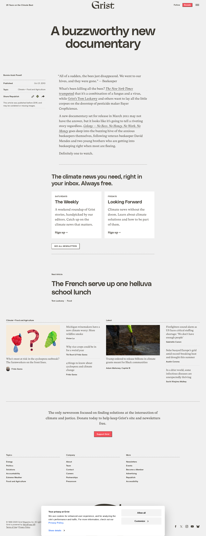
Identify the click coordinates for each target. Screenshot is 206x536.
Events (129, 465)
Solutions (10, 469)
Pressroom (71, 481)
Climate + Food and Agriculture (31, 89)
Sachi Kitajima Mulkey (176, 381)
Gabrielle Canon (173, 342)
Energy (9, 461)
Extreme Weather (14, 477)
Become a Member (134, 469)
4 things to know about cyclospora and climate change (79, 366)
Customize (140, 521)
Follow (177, 5)
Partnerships (72, 477)
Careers (69, 473)
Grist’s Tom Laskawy (82, 98)
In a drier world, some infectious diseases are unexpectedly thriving (179, 373)
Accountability (13, 473)
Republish (130, 477)
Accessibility (132, 481)
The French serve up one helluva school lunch (102, 287)
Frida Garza (16, 369)
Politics (9, 465)
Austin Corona (173, 361)
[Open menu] (197, 4)
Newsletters (131, 461)
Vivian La (70, 338)
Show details (54, 530)
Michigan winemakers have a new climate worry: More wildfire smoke (83, 330)
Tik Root (70, 354)
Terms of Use (11, 527)
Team (68, 465)
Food (69, 301)
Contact (70, 469)
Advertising (131, 473)
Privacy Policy (24, 527)
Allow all (141, 513)
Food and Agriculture (16, 481)
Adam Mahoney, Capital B (118, 368)
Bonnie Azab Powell (12, 75)
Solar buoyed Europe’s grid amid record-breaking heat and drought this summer (181, 354)
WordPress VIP (29, 524)
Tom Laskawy (58, 301)
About (69, 461)
